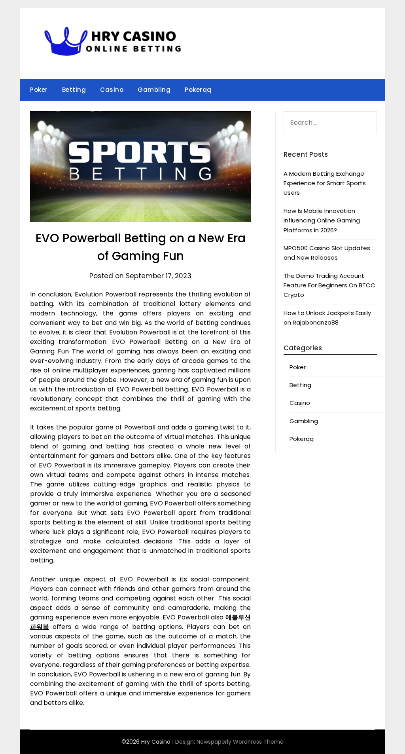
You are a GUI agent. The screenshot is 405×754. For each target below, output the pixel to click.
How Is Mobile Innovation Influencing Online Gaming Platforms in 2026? (322, 220)
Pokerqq (198, 89)
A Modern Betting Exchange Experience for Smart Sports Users (325, 183)
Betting (74, 89)
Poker (39, 89)
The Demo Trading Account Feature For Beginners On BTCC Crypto (329, 285)
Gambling (154, 89)
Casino (111, 89)
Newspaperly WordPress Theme (240, 742)
